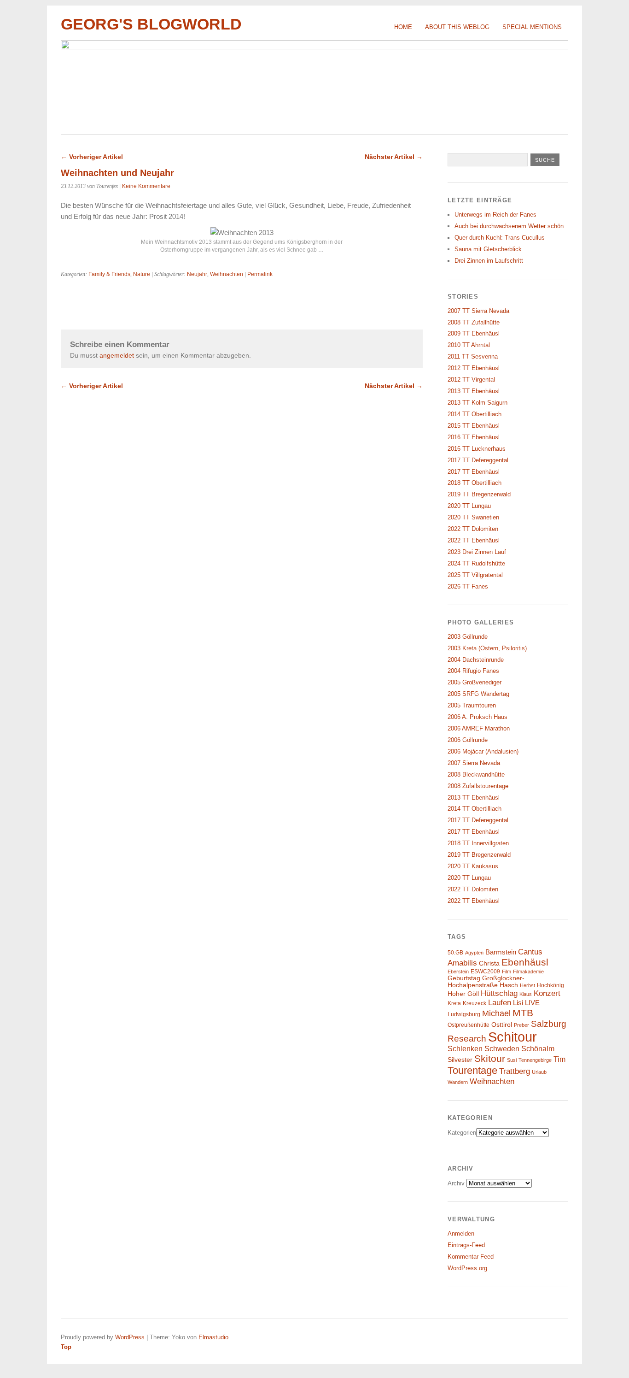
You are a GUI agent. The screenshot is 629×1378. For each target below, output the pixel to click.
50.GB (455, 952)
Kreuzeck (474, 1003)
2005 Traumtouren (472, 705)
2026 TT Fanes (468, 586)
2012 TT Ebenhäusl (474, 368)
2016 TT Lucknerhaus (477, 448)
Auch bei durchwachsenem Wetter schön (509, 226)
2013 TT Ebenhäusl (474, 391)
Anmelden (461, 1233)
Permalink (260, 274)
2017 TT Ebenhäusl (474, 471)
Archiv (456, 1183)
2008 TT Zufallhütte (474, 322)
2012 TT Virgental (471, 379)
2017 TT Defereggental (478, 460)
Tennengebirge (535, 1060)
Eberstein (458, 971)
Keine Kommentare (146, 186)
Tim (559, 1059)
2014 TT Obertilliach (474, 414)
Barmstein (500, 952)
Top (66, 1346)
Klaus (525, 994)
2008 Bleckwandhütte (476, 774)
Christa (489, 963)
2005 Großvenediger (474, 682)
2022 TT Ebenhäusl (474, 540)
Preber (521, 1025)
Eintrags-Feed (466, 1245)
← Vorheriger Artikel (92, 156)
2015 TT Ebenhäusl (474, 425)
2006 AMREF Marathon (479, 728)
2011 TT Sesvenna (473, 356)
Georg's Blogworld (151, 24)
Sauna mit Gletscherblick (488, 249)
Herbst (527, 985)
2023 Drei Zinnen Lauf (477, 551)
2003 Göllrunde (468, 636)
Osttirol (501, 1024)
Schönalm (537, 1049)
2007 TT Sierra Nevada (478, 310)
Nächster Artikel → (394, 156)
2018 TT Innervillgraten (478, 843)
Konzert (547, 993)
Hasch (509, 985)
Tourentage (472, 1070)
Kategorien (462, 1132)
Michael (496, 1013)
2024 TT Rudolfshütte (476, 563)
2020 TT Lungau (469, 505)
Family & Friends (109, 274)
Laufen (499, 1002)
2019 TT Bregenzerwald (479, 494)
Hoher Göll (463, 993)
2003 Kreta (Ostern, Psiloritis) (487, 648)
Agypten (474, 952)
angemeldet (116, 355)
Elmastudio (213, 1337)
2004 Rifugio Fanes (473, 670)
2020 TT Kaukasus (473, 866)
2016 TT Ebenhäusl (474, 437)
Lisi (518, 1003)
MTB (523, 1013)
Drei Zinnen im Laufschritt (488, 260)
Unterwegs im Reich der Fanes (495, 214)
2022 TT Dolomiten (473, 528)
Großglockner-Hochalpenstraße (486, 982)
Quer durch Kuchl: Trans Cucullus (499, 237)
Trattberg (514, 1071)
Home (403, 27)
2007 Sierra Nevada (474, 763)
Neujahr (197, 274)
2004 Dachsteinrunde (476, 659)
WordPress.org (467, 1268)
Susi (512, 1060)
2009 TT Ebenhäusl (474, 333)
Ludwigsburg (464, 1014)
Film (506, 971)
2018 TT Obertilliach (474, 482)
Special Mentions (532, 27)
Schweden (501, 1049)
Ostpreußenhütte (468, 1025)
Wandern (458, 1082)
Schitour (512, 1036)
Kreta (454, 1003)
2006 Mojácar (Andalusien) (483, 751)
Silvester (460, 1059)
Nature (141, 274)
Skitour (489, 1058)
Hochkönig (550, 985)
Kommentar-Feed (471, 1256)
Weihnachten (226, 274)
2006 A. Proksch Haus (477, 716)
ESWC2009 (485, 971)
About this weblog (457, 27)
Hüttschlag (499, 993)
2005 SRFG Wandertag (478, 693)
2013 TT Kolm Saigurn (477, 402)
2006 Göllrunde (468, 739)
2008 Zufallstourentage (478, 786)
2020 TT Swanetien (473, 517)
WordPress (130, 1337)
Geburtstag (464, 978)
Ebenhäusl (524, 962)
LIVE (532, 1003)
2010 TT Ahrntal (469, 345)
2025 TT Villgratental (475, 574)
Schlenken (465, 1049)
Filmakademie (528, 971)
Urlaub (539, 1072)
